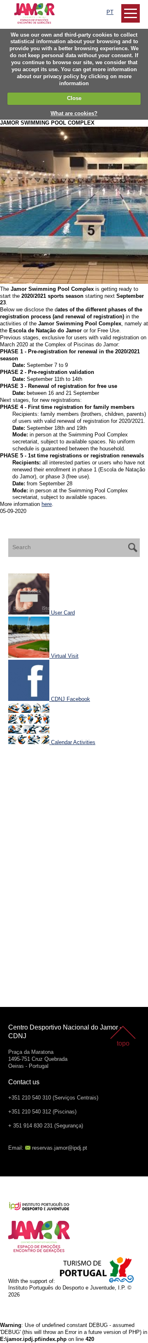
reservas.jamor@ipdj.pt (59, 1148)
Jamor (16, 6)
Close (74, 98)
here (47, 504)
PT (109, 12)
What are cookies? (74, 113)
